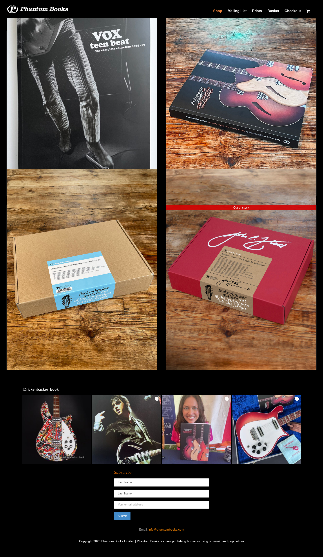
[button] (56, 429)
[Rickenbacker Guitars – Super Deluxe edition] (82, 269)
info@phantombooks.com (166, 529)
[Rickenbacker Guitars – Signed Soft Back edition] (241, 96)
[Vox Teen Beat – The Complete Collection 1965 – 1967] (82, 96)
